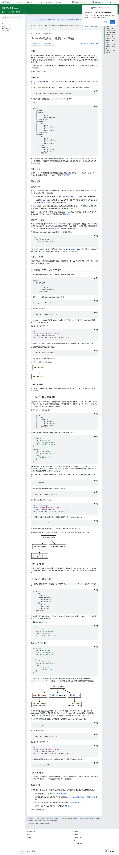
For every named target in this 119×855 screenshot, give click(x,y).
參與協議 (72, 19)
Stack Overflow (77, 843)
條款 (28, 851)
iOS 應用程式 (88, 797)
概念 (25, 12)
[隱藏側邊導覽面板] (22, 852)
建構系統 (39, 66)
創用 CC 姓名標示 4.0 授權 (57, 818)
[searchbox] (12, 17)
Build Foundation (36, 19)
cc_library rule (90, 466)
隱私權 (34, 851)
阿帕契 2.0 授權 (78, 818)
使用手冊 (39, 2)
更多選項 (58, 2)
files (46, 200)
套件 (87, 159)
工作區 (67, 175)
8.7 (94, 44)
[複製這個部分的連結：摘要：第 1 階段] (46, 384)
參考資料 (49, 2)
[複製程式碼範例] (97, 91)
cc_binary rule (74, 249)
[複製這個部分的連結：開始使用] (42, 182)
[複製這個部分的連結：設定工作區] (42, 187)
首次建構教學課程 (14, 12)
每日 (81, 44)
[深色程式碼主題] (95, 91)
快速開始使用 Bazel (10, 8)
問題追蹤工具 (77, 837)
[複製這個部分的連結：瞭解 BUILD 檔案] (46, 220)
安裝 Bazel (40, 81)
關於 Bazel (19, 2)
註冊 (80, 19)
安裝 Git (87, 81)
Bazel (32, 33)
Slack (74, 840)
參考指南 (69, 806)
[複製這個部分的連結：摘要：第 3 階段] (46, 773)
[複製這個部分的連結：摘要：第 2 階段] (46, 564)
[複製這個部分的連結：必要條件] (40, 77)
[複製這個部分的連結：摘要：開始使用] (46, 257)
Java (67, 797)
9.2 (85, 44)
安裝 (3, 12)
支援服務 (75, 834)
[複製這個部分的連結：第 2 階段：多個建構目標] (57, 397)
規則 (75, 224)
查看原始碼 (49, 43)
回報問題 (36, 43)
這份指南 (67, 214)
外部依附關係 (74, 803)
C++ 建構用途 (61, 794)
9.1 (88, 44)
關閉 (105, 22)
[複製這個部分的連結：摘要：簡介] (42, 169)
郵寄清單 (63, 19)
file (68, 197)
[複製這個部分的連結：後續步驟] (42, 785)
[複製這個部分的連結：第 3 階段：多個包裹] (53, 579)
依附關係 (56, 228)
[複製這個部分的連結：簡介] (37, 51)
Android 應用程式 (76, 797)
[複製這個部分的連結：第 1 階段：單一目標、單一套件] (64, 270)
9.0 (91, 44)
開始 (112, 22)
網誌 (28, 834)
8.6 (97, 44)
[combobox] (80, 2)
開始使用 (29, 2)
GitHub (109, 2)
